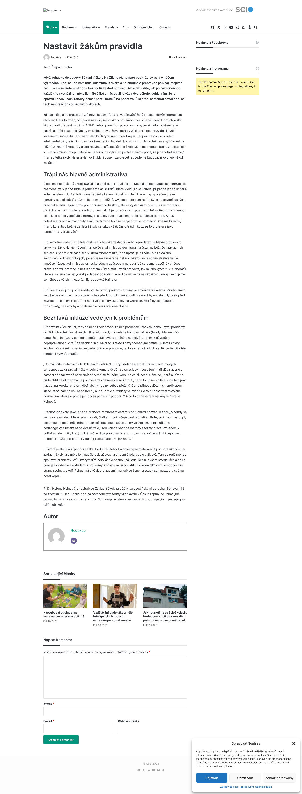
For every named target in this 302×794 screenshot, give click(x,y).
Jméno (48, 703)
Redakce (56, 57)
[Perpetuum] (52, 10)
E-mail (48, 721)
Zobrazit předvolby (279, 778)
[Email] (74, 541)
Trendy (110, 27)
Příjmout (211, 778)
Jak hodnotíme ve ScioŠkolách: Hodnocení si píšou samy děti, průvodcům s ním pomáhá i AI (165, 616)
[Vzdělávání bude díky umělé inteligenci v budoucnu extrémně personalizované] (115, 596)
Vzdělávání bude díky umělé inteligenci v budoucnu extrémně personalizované (113, 616)
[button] (294, 743)
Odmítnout (245, 778)
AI (124, 27)
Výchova (68, 27)
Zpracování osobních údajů (256, 786)
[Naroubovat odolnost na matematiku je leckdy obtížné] (65, 596)
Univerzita (89, 27)
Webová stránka (128, 721)
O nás (163, 27)
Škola (50, 27)
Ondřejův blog (144, 27)
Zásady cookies (229, 786)
